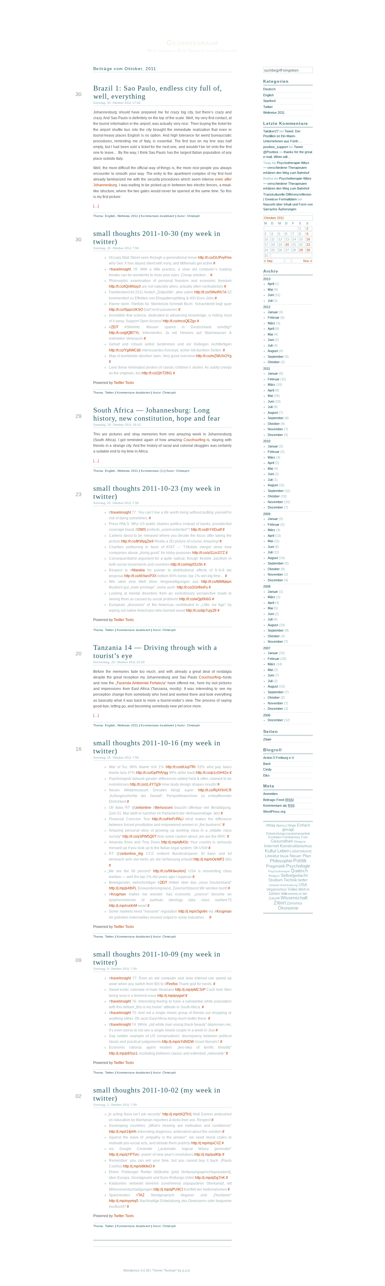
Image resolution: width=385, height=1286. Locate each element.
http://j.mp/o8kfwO (137, 1166)
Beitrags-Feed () (278, 800)
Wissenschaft (294, 897)
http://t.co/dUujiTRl (181, 767)
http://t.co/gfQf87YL (124, 333)
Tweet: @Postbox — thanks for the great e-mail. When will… (287, 152)
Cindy (267, 769)
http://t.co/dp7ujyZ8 (201, 610)
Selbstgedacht (294, 875)
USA (303, 884)
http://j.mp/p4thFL (123, 888)
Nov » (307, 261)
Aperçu (281, 825)
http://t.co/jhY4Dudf (206, 529)
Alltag (270, 825)
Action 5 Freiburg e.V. (278, 757)
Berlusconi (164, 807)
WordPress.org (274, 811)
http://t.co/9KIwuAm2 (169, 871)
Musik (284, 856)
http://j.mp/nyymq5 (123, 1201)
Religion (274, 875)
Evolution (275, 837)
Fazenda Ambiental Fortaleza (141, 683)
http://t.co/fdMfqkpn (216, 582)
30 (308, 250)
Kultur (270, 850)
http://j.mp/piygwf (170, 996)
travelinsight (121, 269)
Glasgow (300, 841)
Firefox (172, 984)
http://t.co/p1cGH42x (212, 773)
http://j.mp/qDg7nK (210, 1178)
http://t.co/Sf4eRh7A (210, 292)
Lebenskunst (300, 851)
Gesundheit (282, 841)
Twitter (109, 392)
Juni (271, 295)
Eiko (266, 775)
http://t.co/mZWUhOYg (214, 356)
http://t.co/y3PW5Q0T (139, 836)
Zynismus (294, 903)
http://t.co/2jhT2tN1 (157, 373)
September (276, 356)
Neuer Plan (300, 855)
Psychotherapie (279, 871)
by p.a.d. (184, 1270)
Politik (299, 860)
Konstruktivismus (296, 845)
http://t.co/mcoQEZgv (179, 321)
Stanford (269, 101)
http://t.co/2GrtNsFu (192, 587)
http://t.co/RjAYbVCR (215, 790)
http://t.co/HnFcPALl (167, 819)
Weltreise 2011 (127, 216)
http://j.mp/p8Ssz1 (123, 1053)
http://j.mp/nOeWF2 (208, 859)
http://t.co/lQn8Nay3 (125, 286)
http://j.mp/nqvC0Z (206, 1143)
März (271, 323)
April (271, 284)
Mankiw (138, 570)
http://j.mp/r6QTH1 (177, 1114)
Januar (273, 312)
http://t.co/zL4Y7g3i (145, 784)
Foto (304, 837)
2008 (266, 586)
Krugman (118, 894)
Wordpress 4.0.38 (136, 1270)
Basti (266, 763)
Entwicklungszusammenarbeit (288, 833)
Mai (270, 289)
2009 (266, 514)
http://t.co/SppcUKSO (126, 310)
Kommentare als (278, 805)
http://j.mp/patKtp (207, 1154)
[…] (96, 206)
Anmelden (270, 794)
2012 (266, 307)
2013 (266, 279)
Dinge (292, 825)
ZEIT (115, 327)
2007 (266, 648)
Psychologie (298, 866)
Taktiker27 (271, 131)
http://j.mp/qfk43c (175, 842)
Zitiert (280, 902)
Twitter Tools (124, 383)
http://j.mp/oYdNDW (178, 1042)
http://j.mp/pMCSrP (190, 990)
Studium (275, 880)
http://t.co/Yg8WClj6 (125, 350)
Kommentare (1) (152, 470)
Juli (270, 300)
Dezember (275, 435)
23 (308, 244)
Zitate (267, 739)
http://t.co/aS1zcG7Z (208, 553)
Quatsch (299, 870)
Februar (273, 317)
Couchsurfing (194, 440)
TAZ (141, 1195)
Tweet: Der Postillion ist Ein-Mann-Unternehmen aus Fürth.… (282, 136)
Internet (271, 845)
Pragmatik (275, 866)
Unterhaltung (289, 885)
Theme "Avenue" (164, 1270)
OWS (141, 529)
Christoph (193, 216)
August (273, 351)
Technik (290, 880)
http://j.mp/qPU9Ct (168, 1189)
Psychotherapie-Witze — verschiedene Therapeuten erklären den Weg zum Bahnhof (286, 168)
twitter (303, 880)
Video (292, 889)
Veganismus (276, 889)
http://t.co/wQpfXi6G (195, 599)
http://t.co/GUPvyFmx (215, 257)
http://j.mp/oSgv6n (193, 911)
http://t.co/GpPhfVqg (152, 773)
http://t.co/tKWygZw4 (137, 541)
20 (287, 244)
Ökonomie (288, 908)
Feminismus (291, 837)
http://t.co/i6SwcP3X (140, 576)
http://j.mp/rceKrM (123, 906)
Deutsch (269, 89)
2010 (266, 441)
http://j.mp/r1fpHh (123, 1132)
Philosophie (281, 860)
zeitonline (143, 807)
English (110, 216)
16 (308, 239)
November (275, 429)
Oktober (274, 362)
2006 (266, 715)
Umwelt (274, 885)
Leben (283, 850)
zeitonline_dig (131, 854)
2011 (266, 368)
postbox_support (275, 147)
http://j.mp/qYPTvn (123, 1154)
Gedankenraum (192, 43)
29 (301, 250)
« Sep (268, 261)
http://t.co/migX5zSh (187, 564)
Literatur (272, 856)
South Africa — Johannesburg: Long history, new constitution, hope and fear (156, 414)
